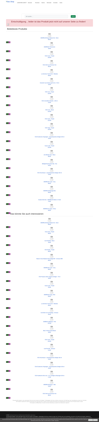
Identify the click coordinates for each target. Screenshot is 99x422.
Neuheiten (37, 2)
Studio (61, 2)
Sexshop (11, 415)
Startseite (30, 2)
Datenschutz (22, 415)
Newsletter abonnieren (30, 415)
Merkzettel (49, 2)
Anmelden (55, 2)
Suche (73, 16)
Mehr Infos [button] (57, 420)
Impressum (16, 415)
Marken (43, 2)
